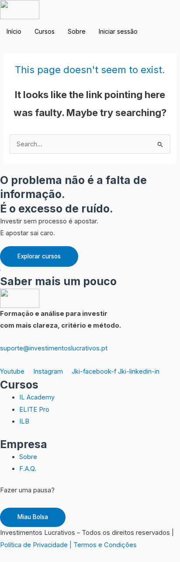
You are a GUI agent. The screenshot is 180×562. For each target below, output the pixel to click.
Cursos (45, 31)
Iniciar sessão (118, 31)
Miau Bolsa (32, 516)
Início (14, 31)
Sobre (77, 31)
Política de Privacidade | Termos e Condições (68, 545)
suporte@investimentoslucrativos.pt (53, 348)
